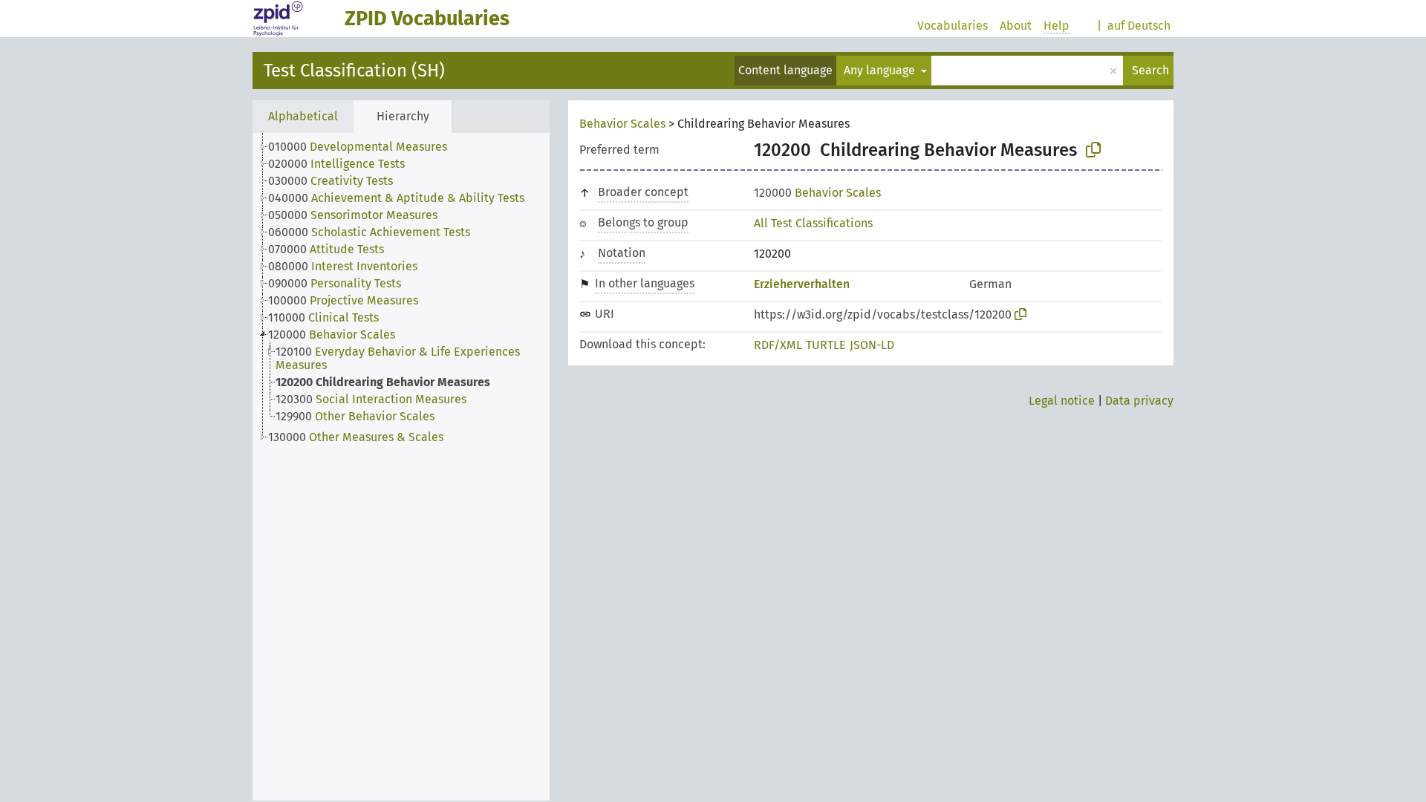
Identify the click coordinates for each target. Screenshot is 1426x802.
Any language (881, 70)
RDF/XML (778, 345)
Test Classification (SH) (354, 70)
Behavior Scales (622, 124)
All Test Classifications (813, 223)
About (1016, 26)
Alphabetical (303, 116)
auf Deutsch (1139, 26)
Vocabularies (952, 26)
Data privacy (1139, 401)
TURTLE (826, 345)
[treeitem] (363, 147)
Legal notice (1062, 401)
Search (1150, 70)
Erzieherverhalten (802, 284)
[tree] (401, 467)
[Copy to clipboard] (1093, 150)
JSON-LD (872, 345)
